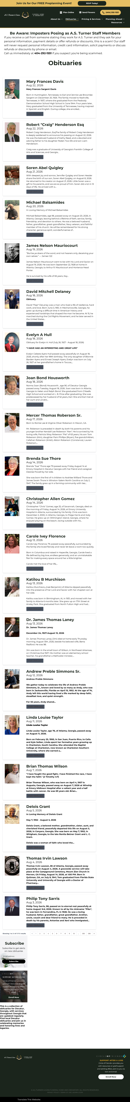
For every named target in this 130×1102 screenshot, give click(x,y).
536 (89, 933)
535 (83, 933)
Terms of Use (66, 1092)
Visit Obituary (35, 114)
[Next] (94, 933)
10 (74, 933)
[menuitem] (56, 19)
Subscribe (13, 961)
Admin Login (78, 1092)
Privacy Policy (53, 1092)
